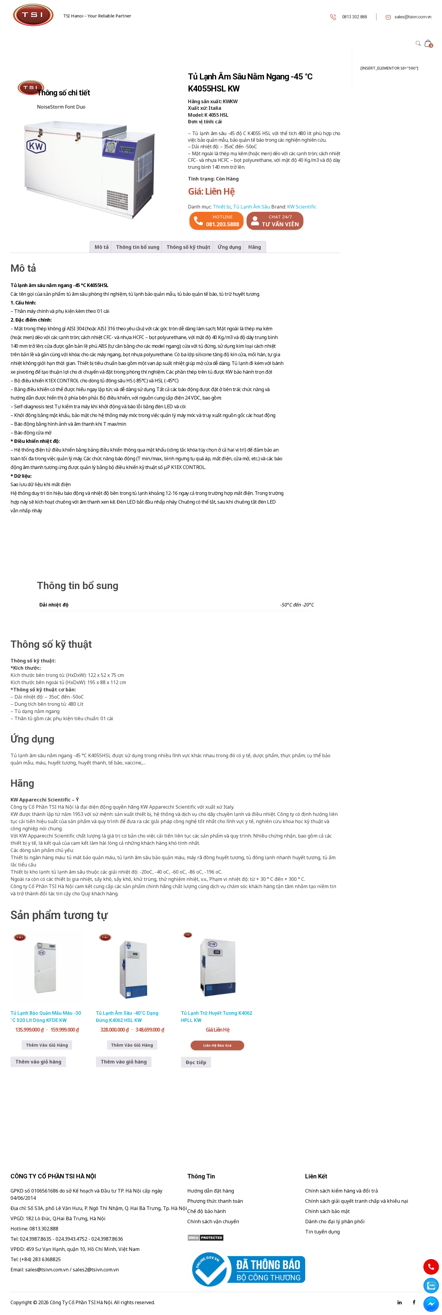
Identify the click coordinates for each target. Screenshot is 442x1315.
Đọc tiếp (196, 1062)
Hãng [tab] (254, 247)
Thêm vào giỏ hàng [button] (38, 1061)
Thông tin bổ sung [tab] (137, 247)
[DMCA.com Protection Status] (246, 1237)
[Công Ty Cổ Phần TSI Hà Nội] (33, 15)
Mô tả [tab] (102, 247)
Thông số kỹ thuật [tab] (188, 247)
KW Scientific (301, 206)
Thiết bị (222, 206)
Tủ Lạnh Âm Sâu (251, 206)
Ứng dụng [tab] (229, 247)
